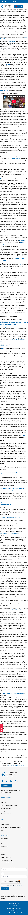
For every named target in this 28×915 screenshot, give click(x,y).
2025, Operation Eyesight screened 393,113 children (14, 327)
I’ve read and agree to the (13, 885)
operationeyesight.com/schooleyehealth (13, 693)
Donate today (3, 178)
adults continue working (6, 217)
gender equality (16, 158)
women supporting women (7, 406)
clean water (12, 41)
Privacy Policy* (20, 885)
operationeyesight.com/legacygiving (9, 533)
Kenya (3, 348)
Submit (5, 888)
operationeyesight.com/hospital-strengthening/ (12, 609)
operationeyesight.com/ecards (16, 765)
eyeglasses (22, 240)
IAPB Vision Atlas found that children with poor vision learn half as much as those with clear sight (14, 322)
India (20, 264)
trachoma (7, 64)
